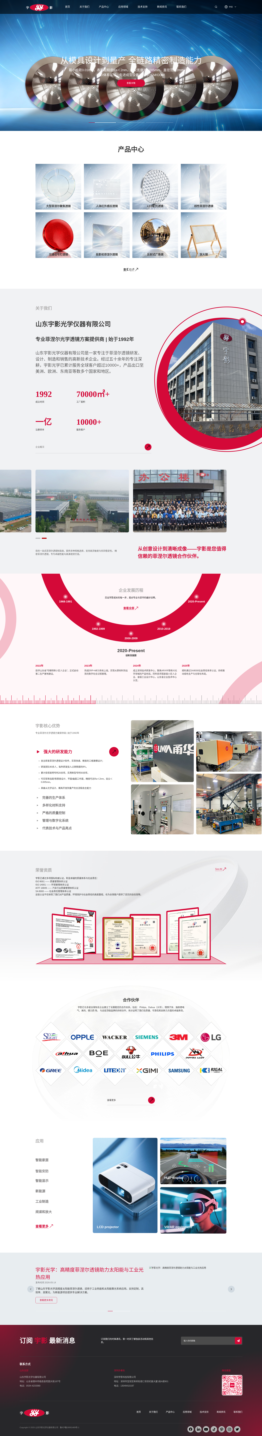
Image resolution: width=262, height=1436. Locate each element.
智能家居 (42, 1160)
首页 (67, 6)
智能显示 (42, 1181)
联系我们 (181, 6)
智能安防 (42, 1170)
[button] (102, 122)
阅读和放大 (43, 1212)
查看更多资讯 (46, 1293)
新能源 (40, 1191)
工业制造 (42, 1201)
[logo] (39, 7)
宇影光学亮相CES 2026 (61, 1270)
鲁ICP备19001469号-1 (69, 1427)
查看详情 (131, 83)
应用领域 (123, 6)
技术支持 (143, 6)
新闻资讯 (162, 6)
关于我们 (84, 6)
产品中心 (104, 6)
